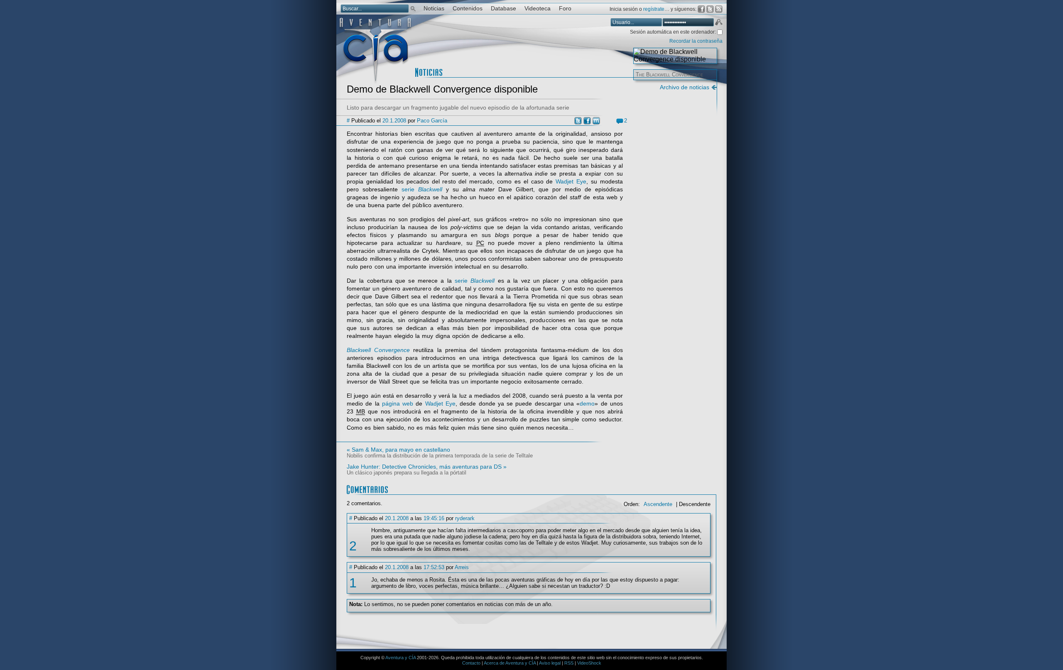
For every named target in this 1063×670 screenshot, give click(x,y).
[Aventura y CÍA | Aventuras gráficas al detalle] (375, 82)
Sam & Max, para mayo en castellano (401, 449)
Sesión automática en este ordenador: (673, 32)
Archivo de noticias (684, 87)
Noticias (434, 8)
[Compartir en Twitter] (578, 121)
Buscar (413, 8)
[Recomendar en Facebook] (587, 121)
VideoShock (589, 662)
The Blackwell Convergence (669, 74)
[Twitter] (710, 9)
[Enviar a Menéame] (596, 121)
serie (422, 189)
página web (397, 404)
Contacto (471, 662)
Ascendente (658, 504)
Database (503, 8)
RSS (568, 662)
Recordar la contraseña (696, 41)
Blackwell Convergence (378, 350)
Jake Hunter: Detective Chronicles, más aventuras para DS (424, 466)
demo (587, 404)
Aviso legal (550, 662)
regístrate (653, 9)
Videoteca (537, 8)
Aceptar (718, 23)
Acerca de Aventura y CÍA (510, 662)
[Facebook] (701, 9)
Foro (565, 8)
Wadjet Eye (571, 182)
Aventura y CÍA (400, 657)
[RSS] (719, 9)
